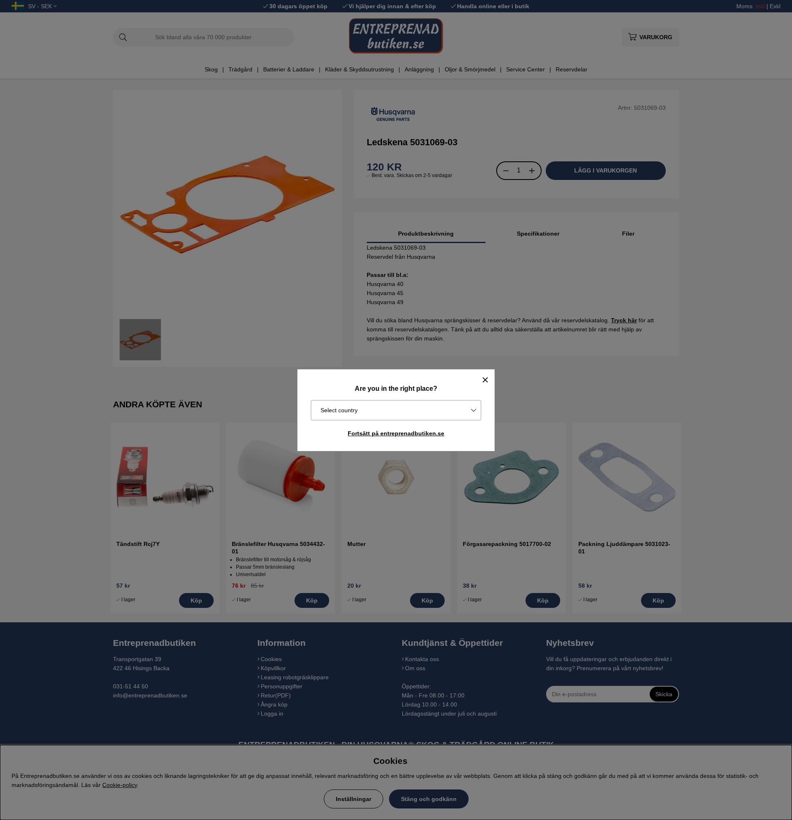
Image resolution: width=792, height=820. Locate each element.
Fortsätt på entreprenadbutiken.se (396, 433)
